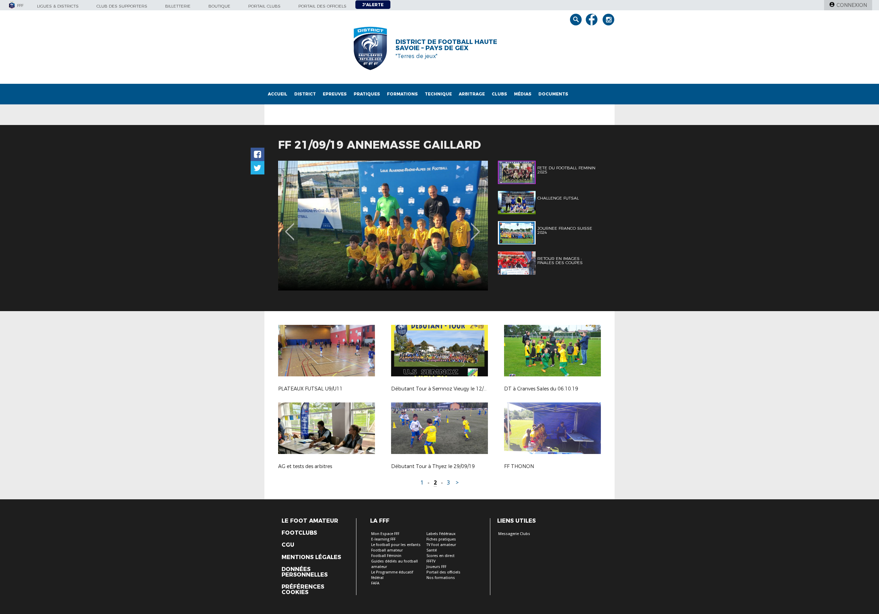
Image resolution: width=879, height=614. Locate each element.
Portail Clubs (264, 6)
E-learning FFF (383, 539)
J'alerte (373, 4)
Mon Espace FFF (385, 534)
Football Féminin (386, 556)
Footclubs (299, 533)
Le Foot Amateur (310, 521)
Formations (402, 93)
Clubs (499, 93)
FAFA (375, 583)
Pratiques (367, 93)
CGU (288, 545)
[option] (383, 226)
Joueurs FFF (436, 567)
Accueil (277, 93)
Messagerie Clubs (514, 534)
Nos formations (440, 578)
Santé (431, 550)
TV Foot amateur (441, 545)
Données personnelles (305, 572)
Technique (438, 93)
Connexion (851, 5)
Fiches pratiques (441, 539)
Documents (553, 93)
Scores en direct (440, 556)
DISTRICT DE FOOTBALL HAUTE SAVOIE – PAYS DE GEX (446, 45)
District (305, 93)
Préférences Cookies (303, 589)
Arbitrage (472, 93)
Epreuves (335, 93)
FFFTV (430, 561)
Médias (523, 93)
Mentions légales (311, 557)
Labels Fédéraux (441, 534)
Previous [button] (290, 226)
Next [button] (475, 226)
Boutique (219, 6)
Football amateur (387, 550)
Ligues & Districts (58, 6)
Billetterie (178, 6)
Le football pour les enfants (396, 545)
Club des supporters (121, 6)
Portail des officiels (322, 6)
